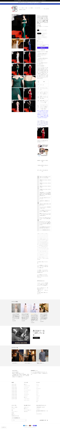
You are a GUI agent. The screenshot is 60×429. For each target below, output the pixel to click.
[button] (26, 8)
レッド (37, 387)
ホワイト (39, 37)
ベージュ (37, 397)
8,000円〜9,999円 (14, 385)
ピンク (39, 35)
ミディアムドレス (26, 394)
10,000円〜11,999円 (14, 387)
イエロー (37, 398)
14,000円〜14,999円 (14, 391)
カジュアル (14, 363)
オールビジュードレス (27, 385)
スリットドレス (26, 391)
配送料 (40, 26)
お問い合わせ (26, 411)
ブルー (43, 35)
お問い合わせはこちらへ (41, 280)
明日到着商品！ (36, 337)
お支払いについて (26, 407)
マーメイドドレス (26, 387)
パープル (37, 385)
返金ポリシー (13, 414)
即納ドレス (25, 384)
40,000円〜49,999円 (14, 397)
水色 (37, 401)
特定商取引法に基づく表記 (15, 415)
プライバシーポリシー (15, 411)
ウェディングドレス (26, 400)
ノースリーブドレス (26, 398)
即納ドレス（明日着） (15, 407)
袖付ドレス (25, 397)
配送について (26, 408)
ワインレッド (44, 33)
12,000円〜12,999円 (14, 388)
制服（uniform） (40, 363)
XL (45, 30)
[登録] (25, 420)
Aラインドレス (26, 388)
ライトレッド (44, 37)
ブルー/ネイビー (38, 388)
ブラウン (37, 400)
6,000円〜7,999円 (14, 384)
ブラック (39, 33)
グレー (37, 394)
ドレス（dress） (27, 363)
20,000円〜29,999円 (14, 394)
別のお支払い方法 (43, 49)
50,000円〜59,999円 (14, 398)
